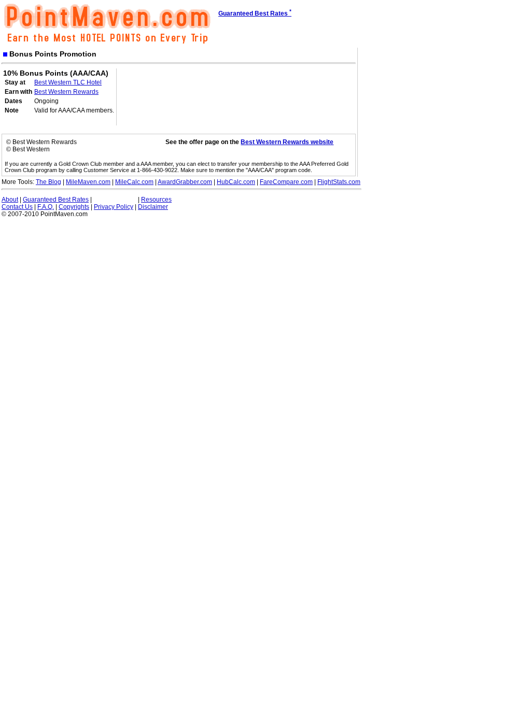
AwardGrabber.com (185, 182)
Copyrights (74, 206)
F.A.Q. (45, 206)
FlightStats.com (338, 182)
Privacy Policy (113, 206)
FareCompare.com (286, 182)
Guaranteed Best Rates (56, 199)
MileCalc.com (134, 182)
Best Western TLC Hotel (68, 82)
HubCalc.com (236, 182)
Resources (156, 199)
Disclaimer (153, 206)
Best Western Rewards (66, 91)
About (10, 199)
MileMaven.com (88, 182)
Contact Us (17, 206)
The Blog (48, 182)
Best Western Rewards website (287, 142)
